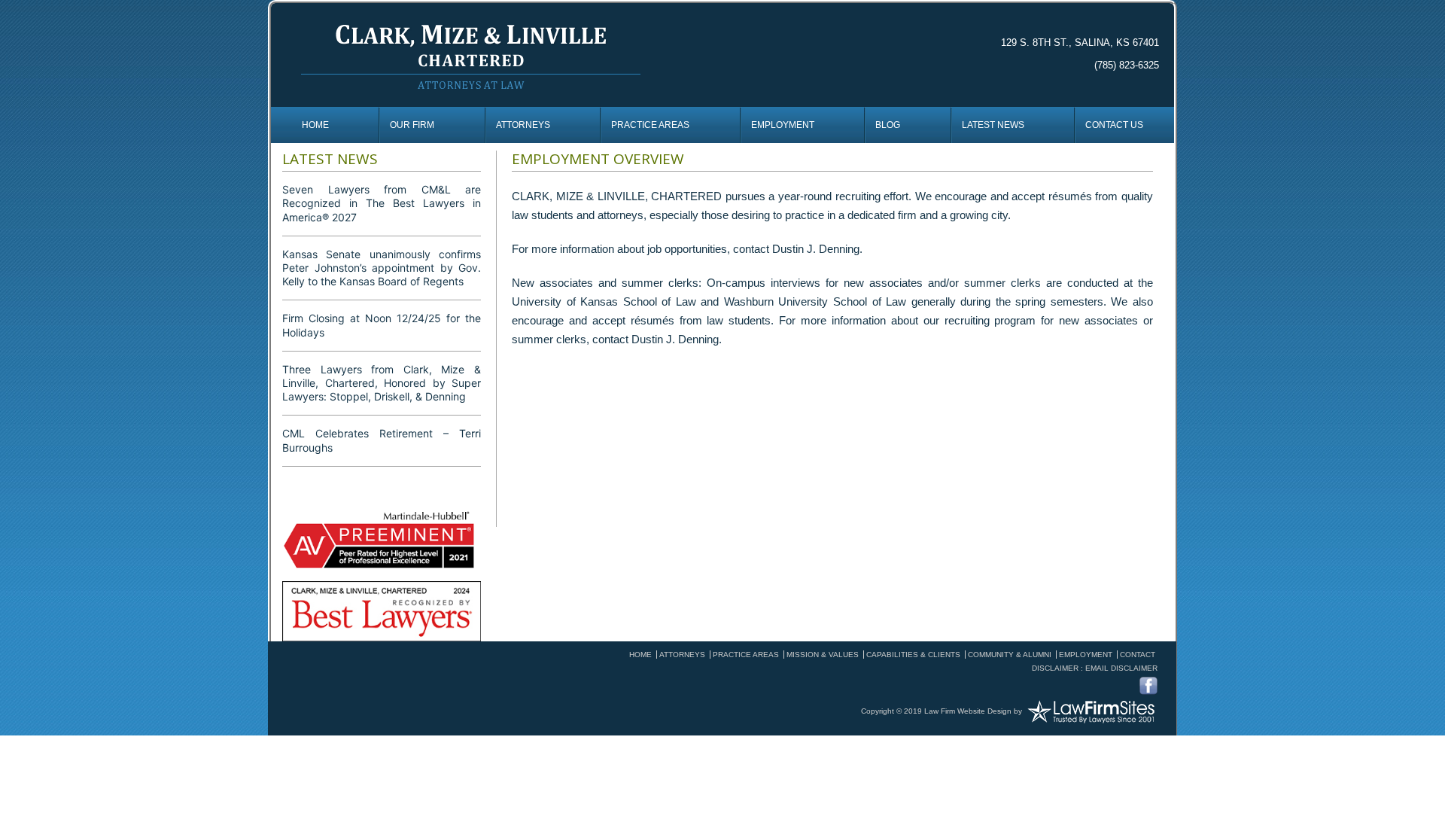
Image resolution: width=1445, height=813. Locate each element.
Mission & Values (822, 654)
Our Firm (412, 125)
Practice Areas (650, 125)
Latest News (993, 125)
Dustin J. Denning (815, 248)
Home (315, 125)
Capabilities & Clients (913, 654)
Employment (782, 125)
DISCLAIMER (1055, 668)
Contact (1137, 654)
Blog (887, 125)
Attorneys (523, 125)
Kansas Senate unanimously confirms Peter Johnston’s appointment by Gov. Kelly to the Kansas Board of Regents (381, 268)
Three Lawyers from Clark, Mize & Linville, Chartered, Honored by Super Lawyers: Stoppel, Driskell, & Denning (381, 383)
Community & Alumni (1009, 654)
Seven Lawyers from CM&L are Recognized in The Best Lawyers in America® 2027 (381, 203)
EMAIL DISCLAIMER (1121, 668)
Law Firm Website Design (968, 710)
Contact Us (1114, 125)
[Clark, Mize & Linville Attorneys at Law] (470, 54)
